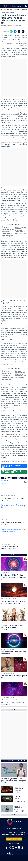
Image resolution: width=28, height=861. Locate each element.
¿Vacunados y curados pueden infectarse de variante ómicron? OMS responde (20, 374)
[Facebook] (7, 846)
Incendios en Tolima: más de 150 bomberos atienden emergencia (18, 790)
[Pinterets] (22, 846)
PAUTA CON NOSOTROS (14, 839)
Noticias (12, 13)
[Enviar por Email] (23, 31)
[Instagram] (13, 846)
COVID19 (12, 461)
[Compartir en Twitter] (19, 31)
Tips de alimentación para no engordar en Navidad (11, 547)
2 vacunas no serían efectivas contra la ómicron (14, 523)
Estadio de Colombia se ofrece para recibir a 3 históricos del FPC (20, 800)
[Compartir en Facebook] (15, 31)
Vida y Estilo (4, 13)
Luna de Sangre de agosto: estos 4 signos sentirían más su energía (13, 602)
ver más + (14, 815)
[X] (10, 846)
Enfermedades (21, 461)
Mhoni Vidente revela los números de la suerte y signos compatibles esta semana (13, 702)
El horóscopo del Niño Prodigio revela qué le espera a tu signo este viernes (13, 577)
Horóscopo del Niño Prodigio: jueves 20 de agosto (14, 677)
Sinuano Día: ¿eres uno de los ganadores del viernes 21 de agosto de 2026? (13, 781)
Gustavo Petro (19, 9)
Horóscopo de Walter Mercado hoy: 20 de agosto (13, 653)
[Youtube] (16, 846)
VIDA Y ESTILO (17, 6)
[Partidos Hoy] (19, 846)
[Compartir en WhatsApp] (11, 31)
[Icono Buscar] (26, 6)
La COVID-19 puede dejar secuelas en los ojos (13, 499)
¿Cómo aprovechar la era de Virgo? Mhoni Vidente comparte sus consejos (13, 627)
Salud (7, 461)
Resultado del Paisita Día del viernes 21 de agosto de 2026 (19, 808)
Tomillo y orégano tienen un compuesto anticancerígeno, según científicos (20, 230)
